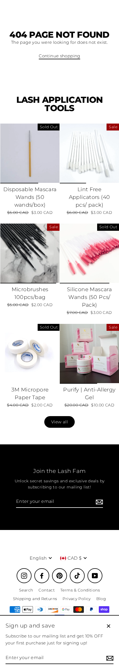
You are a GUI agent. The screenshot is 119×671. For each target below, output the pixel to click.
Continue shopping (59, 55)
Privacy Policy (76, 598)
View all (59, 421)
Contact (46, 590)
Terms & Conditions (80, 590)
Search (26, 590)
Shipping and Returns (35, 598)
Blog (101, 598)
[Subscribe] (98, 502)
